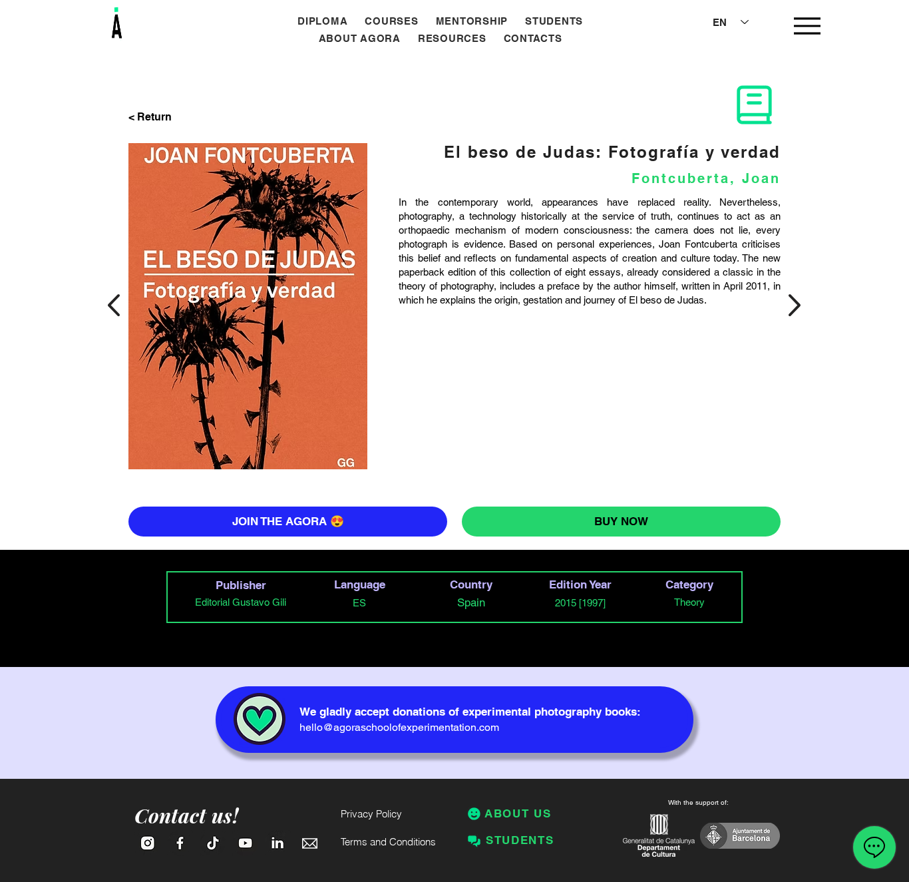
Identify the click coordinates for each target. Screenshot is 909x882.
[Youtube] (245, 843)
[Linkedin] (278, 843)
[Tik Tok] (213, 843)
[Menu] (807, 25)
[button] (391, 21)
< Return (150, 116)
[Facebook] (180, 843)
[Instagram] (147, 843)
